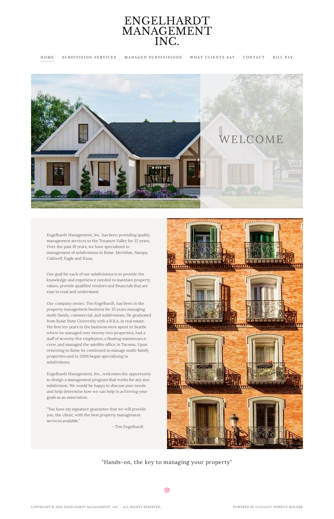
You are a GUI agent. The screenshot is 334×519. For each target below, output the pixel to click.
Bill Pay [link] (283, 57)
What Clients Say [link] (212, 57)
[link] (167, 43)
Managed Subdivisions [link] (153, 57)
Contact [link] (254, 57)
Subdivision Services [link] (89, 57)
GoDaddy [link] (264, 507)
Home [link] (47, 57)
